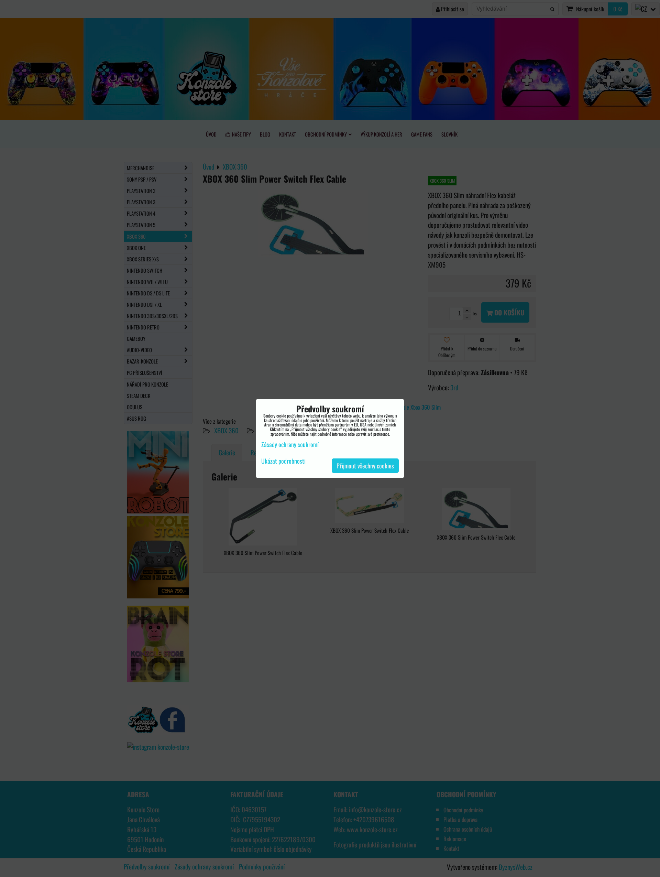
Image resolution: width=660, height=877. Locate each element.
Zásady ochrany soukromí (290, 444)
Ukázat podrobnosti (283, 461)
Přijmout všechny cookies (365, 465)
